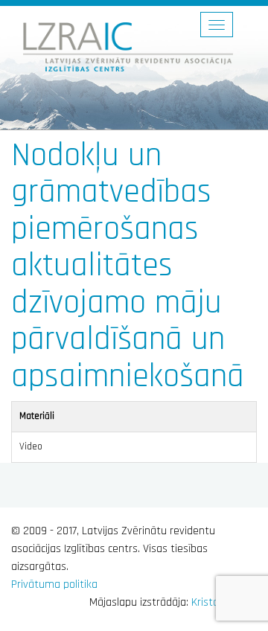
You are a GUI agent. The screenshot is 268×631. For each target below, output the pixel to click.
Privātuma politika (54, 584)
